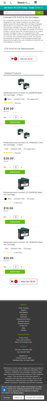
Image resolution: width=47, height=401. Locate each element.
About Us (23, 315)
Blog (23, 328)
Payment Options (23, 323)
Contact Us (23, 325)
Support (23, 310)
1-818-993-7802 (26, 350)
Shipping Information (23, 319)
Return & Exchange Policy (23, 342)
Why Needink (23, 312)
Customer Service (23, 321)
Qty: (5, 117)
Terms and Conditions (23, 340)
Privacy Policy (23, 338)
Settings (6, 397)
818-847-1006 (25, 352)
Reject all (18, 397)
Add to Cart (15, 122)
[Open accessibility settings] (4, 390)
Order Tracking (23, 308)
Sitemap (23, 330)
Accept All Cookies (34, 397)
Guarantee (23, 317)
